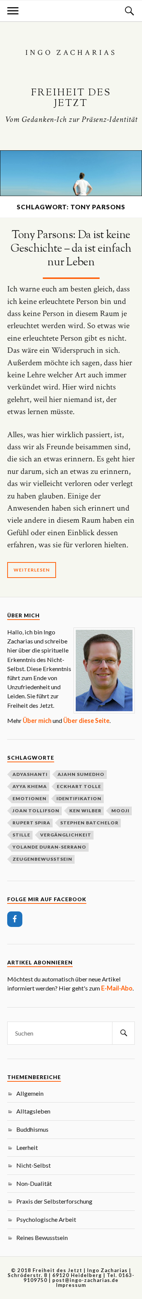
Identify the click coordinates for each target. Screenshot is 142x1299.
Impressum (71, 1285)
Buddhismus (32, 1129)
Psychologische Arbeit (46, 1219)
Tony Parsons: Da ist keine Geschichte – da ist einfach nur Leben (71, 249)
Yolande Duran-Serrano (49, 847)
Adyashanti (30, 774)
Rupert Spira (31, 823)
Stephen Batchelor (89, 823)
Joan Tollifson (35, 810)
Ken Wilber (85, 810)
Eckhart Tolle (79, 786)
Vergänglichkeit (65, 835)
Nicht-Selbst (33, 1165)
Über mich (37, 720)
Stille (21, 835)
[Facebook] (14, 919)
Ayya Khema (29, 786)
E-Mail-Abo (117, 988)
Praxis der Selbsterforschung (54, 1201)
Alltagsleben (33, 1111)
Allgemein (30, 1093)
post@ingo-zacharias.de (85, 1280)
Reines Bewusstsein (42, 1237)
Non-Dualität (34, 1183)
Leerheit (27, 1147)
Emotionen (29, 798)
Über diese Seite (86, 720)
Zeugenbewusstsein (42, 859)
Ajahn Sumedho (81, 774)
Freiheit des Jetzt (71, 98)
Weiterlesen (32, 570)
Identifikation (78, 798)
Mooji (120, 810)
